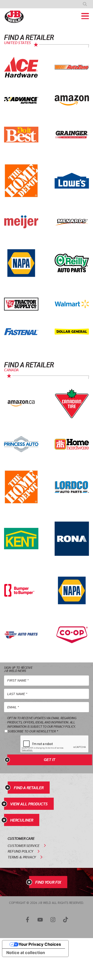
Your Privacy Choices (40, 944)
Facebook (27, 919)
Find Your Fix (48, 882)
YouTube (40, 919)
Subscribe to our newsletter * (33, 731)
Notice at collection (25, 952)
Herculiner (21, 819)
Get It (49, 760)
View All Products (29, 803)
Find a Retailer (29, 787)
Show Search (85, 4)
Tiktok (65, 919)
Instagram (52, 919)
